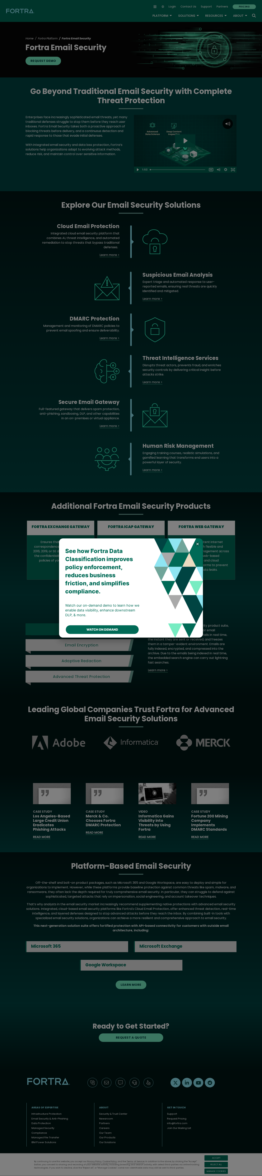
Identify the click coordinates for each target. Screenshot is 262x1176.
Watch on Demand (102, 629)
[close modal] (197, 543)
